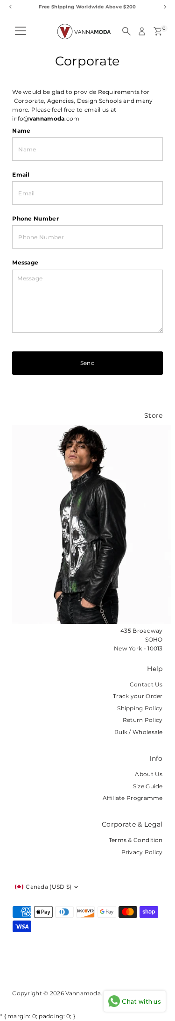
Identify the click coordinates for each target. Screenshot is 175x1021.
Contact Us (146, 684)
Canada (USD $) (48, 886)
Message (25, 262)
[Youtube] (78, 968)
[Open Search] (126, 31)
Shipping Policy (139, 708)
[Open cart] (158, 31)
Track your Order (138, 696)
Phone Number (35, 218)
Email (21, 174)
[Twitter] (63, 968)
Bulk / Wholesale (138, 731)
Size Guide (148, 786)
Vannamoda (83, 993)
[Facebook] (16, 968)
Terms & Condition (136, 839)
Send (87, 362)
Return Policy (143, 719)
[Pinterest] (39, 968)
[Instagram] (27, 968)
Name (21, 130)
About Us (148, 774)
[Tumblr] (51, 968)
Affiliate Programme (133, 797)
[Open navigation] (20, 31)
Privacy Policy (142, 852)
